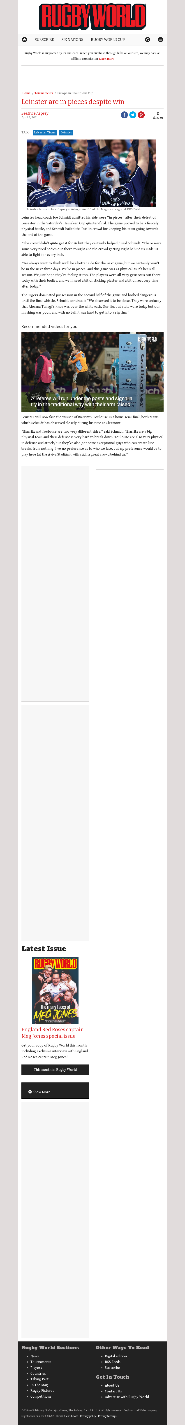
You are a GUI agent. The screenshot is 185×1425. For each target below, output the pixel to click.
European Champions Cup (75, 93)
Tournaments (44, 93)
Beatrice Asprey (34, 113)
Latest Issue (43, 948)
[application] (92, 372)
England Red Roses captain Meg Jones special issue (52, 1033)
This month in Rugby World (55, 1070)
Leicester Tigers (45, 132)
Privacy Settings (107, 1416)
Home (26, 93)
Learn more (106, 59)
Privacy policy (88, 1416)
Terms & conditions (67, 1416)
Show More (41, 1092)
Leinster (66, 132)
